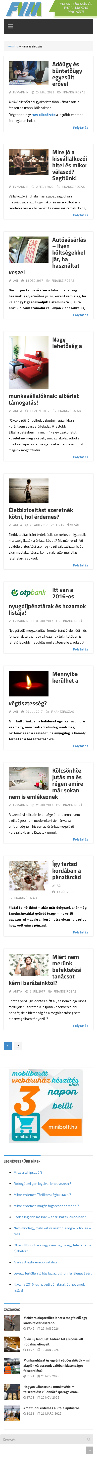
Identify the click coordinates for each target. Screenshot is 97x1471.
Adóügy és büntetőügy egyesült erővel (67, 74)
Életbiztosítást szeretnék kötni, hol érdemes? (41, 513)
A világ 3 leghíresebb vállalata (35, 1262)
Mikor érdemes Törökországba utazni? (42, 1194)
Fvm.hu (12, 46)
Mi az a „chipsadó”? (28, 1172)
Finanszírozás (74, 92)
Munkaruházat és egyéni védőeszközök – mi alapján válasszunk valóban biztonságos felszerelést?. (56, 1365)
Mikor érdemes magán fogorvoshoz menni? (46, 1205)
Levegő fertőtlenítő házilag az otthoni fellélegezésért (53, 1273)
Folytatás (80, 127)
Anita (17, 411)
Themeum (31, 1450)
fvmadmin (20, 92)
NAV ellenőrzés (43, 114)
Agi (15, 280)
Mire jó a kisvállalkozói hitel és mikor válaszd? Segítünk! (69, 165)
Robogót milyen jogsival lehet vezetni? (42, 1183)
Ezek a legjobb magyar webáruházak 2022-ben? (50, 1216)
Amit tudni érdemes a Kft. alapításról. (51, 1408)
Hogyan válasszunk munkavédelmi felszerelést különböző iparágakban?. (51, 1389)
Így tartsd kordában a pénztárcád (66, 871)
